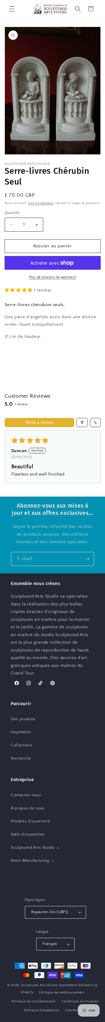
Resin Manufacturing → (33, 860)
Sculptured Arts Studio (39, 985)
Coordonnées (75, 1010)
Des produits (23, 719)
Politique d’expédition (42, 1010)
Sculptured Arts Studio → (35, 847)
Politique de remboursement (61, 992)
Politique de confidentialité (33, 1001)
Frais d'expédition (41, 203)
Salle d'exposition (28, 834)
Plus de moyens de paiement (52, 277)
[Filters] (82, 422)
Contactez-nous (26, 795)
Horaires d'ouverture (30, 821)
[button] (11, 8)
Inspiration (21, 732)
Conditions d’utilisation (80, 1001)
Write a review (39, 422)
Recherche (21, 758)
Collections (21, 745)
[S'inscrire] (87, 559)
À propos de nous (28, 808)
